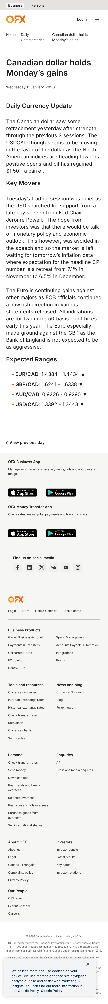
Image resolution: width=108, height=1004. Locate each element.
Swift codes (16, 738)
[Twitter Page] (41, 567)
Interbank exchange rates (26, 700)
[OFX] (15, 19)
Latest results (65, 857)
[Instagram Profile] (77, 567)
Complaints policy (20, 872)
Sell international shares (25, 825)
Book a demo (72, 611)
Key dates (63, 865)
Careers (14, 913)
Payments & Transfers (24, 645)
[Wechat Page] (53, 567)
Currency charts (19, 730)
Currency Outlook (69, 692)
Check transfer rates (23, 715)
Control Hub (16, 668)
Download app (18, 778)
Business (15, 5)
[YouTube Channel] (65, 567)
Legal (12, 857)
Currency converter (22, 692)
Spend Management (70, 637)
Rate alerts (15, 723)
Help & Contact (46, 611)
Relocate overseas (21, 798)
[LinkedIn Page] (29, 567)
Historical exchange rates (26, 707)
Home (11, 34)
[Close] (87, 964)
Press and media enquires (74, 770)
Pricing (61, 660)
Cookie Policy (51, 991)
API (58, 762)
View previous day (26, 442)
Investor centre (67, 849)
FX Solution (16, 660)
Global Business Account (25, 637)
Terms (97, 992)
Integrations (64, 653)
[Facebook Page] (17, 567)
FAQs (25, 611)
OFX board (15, 898)
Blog (59, 700)
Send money (17, 770)
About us (14, 849)
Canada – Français (21, 865)
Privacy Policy (18, 880)
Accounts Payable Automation (77, 645)
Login (82, 19)
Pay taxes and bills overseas (28, 805)
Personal (38, 5)
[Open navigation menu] (97, 19)
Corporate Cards (20, 653)
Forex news (64, 707)
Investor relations (68, 872)
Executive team (19, 906)
